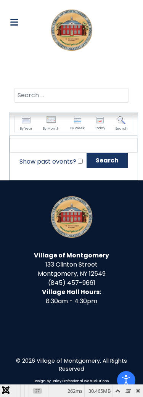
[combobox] (71, 95)
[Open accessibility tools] (126, 380)
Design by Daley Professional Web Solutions (71, 381)
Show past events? (47, 161)
